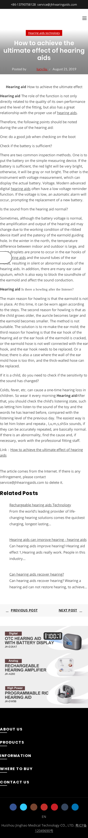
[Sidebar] (6, 257)
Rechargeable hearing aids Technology (40, 505)
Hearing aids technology (44, 33)
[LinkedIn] (75, 807)
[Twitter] (23, 807)
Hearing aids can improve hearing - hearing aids (48, 539)
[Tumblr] (64, 807)
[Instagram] (33, 807)
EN (44, 816)
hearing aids (67, 112)
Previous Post (24, 610)
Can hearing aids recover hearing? (36, 574)
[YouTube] (44, 807)
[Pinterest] (54, 807)
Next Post (68, 610)
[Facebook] (13, 807)
